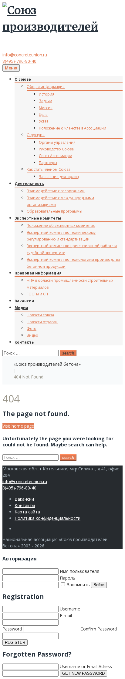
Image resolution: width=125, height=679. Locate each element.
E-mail (66, 615)
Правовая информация (38, 273)
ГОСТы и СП (37, 294)
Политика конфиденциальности (47, 518)
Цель (43, 114)
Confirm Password (98, 629)
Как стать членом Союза (48, 169)
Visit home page (18, 426)
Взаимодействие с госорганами (56, 190)
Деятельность (29, 183)
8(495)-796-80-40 (19, 61)
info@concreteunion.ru (24, 55)
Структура (36, 134)
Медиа (21, 307)
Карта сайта (27, 512)
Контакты (25, 342)
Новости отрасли (42, 321)
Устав (43, 121)
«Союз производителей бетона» (47, 364)
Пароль (67, 578)
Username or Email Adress (86, 666)
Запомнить (78, 584)
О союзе (23, 79)
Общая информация (46, 86)
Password (12, 629)
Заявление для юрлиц (59, 176)
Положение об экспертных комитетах (61, 225)
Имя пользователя (79, 571)
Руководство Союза (56, 149)
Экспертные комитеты (38, 218)
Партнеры (48, 162)
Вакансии (24, 301)
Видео (32, 335)
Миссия (45, 107)
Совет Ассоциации (55, 155)
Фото (31, 328)
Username (70, 609)
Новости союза (40, 315)
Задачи (45, 100)
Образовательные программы (54, 211)
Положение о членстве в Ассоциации (72, 128)
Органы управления (57, 142)
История (46, 94)
